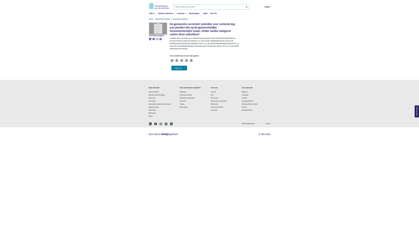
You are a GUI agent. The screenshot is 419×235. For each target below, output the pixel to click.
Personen (183, 101)
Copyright (245, 95)
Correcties (214, 110)
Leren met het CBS (217, 107)
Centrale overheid (186, 95)
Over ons (213, 13)
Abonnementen (247, 110)
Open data (152, 98)
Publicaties (152, 110)
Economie (181, 13)
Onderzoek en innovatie (219, 101)
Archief (244, 107)
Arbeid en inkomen (165, 13)
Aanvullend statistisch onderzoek (160, 104)
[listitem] (150, 39)
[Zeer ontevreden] (172, 60)
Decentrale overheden (180, 19)
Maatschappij (194, 13)
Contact (213, 92)
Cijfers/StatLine (154, 92)
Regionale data (154, 107)
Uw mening (417, 111)
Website (244, 92)
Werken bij (214, 104)
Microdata (152, 101)
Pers (212, 95)
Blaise (151, 116)
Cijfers (151, 13)
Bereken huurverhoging (157, 95)
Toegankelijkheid (247, 101)
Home (151, 19)
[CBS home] (159, 5)
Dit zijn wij (214, 98)
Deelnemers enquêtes (162, 19)
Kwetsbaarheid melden (250, 104)
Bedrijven (183, 92)
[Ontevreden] (176, 60)
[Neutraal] (181, 60)
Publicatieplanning (248, 123)
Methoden (152, 113)
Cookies (244, 98)
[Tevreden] (186, 60)
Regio (205, 13)
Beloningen (184, 107)
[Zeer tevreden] (191, 60)
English (267, 7)
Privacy (182, 104)
